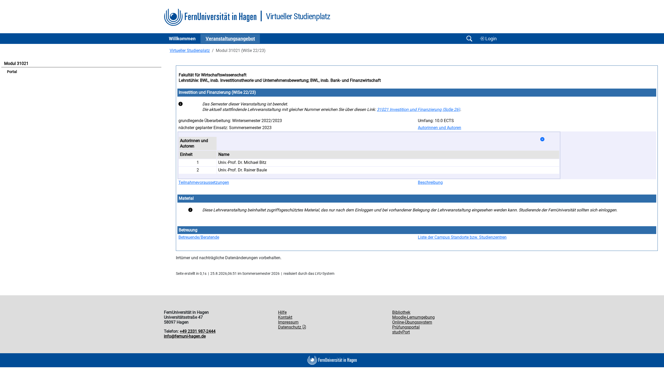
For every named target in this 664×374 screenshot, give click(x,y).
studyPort (401, 332)
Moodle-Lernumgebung (413, 317)
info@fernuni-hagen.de (185, 336)
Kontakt (285, 317)
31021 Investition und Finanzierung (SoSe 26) (418, 109)
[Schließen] (542, 139)
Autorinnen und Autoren (439, 127)
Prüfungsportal (406, 327)
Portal (12, 72)
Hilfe (282, 312)
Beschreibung (430, 182)
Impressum (288, 322)
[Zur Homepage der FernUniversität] (210, 17)
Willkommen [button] (182, 38)
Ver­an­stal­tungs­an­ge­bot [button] (230, 38)
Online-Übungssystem (412, 322)
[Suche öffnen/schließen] (469, 38)
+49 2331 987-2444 (198, 331)
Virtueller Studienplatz (190, 50)
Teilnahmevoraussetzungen (203, 182)
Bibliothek (401, 312)
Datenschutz (290, 327)
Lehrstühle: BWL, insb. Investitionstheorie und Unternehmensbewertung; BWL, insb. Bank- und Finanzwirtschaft (280, 80)
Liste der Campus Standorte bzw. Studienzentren (462, 237)
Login (490, 38)
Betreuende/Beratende (198, 237)
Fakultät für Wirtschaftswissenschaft (212, 74)
